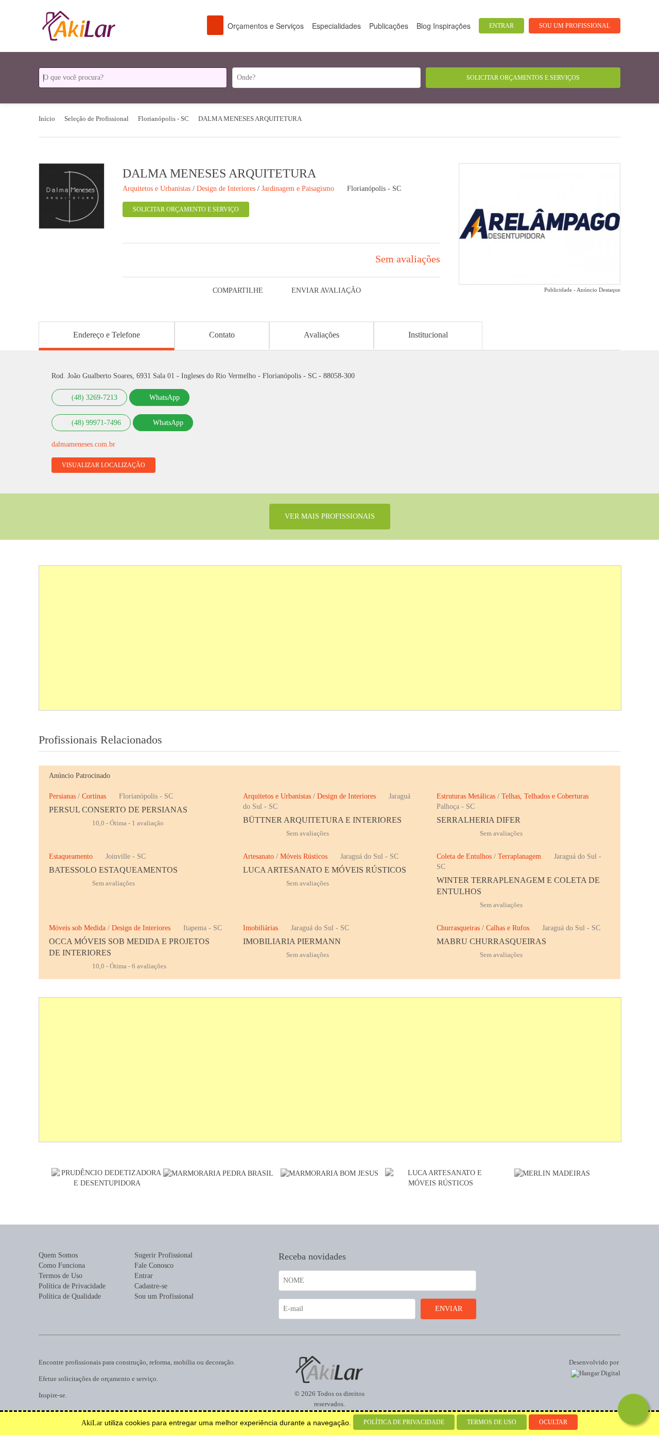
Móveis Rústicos (303, 856)
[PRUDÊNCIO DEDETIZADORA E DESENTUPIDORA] (107, 1177)
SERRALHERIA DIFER (479, 820)
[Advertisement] (330, 638)
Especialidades (336, 26)
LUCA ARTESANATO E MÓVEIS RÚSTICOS (324, 869)
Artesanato (258, 856)
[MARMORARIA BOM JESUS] (329, 1173)
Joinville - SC (126, 856)
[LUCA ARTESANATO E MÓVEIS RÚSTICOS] (440, 1177)
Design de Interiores (346, 796)
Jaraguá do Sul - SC (369, 856)
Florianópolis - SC (374, 188)
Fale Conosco (154, 1265)
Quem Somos (58, 1255)
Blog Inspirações (444, 26)
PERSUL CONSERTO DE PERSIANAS (118, 809)
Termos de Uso (60, 1276)
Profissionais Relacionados (100, 739)
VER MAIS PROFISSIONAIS (330, 516)
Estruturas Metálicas (466, 796)
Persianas (62, 796)
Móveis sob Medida (77, 928)
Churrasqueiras (458, 928)
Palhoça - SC (456, 806)
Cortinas (94, 796)
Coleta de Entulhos (464, 856)
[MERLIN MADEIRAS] (552, 1173)
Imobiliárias (260, 928)
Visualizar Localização (103, 465)
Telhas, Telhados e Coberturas (544, 796)
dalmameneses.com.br (83, 444)
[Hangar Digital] (593, 1371)
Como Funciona (62, 1265)
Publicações (388, 26)
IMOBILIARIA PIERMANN (292, 941)
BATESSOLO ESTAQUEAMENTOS (113, 869)
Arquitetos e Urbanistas (277, 796)
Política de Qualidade (70, 1296)
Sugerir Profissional (163, 1255)
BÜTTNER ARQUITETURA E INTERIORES (322, 820)
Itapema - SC (202, 928)
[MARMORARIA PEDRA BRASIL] (218, 1173)
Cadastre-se (150, 1286)
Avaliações (321, 334)
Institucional (428, 334)
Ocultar (553, 1422)
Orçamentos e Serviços (266, 26)
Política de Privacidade (72, 1286)
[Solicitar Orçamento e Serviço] (633, 1409)
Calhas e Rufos (507, 928)
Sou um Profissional (574, 25)
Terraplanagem (519, 856)
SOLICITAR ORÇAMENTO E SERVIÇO (186, 209)
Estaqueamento (71, 856)
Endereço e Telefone (106, 334)
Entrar (501, 25)
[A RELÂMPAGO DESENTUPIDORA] (540, 223)
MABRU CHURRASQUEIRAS (491, 941)
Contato (222, 334)
